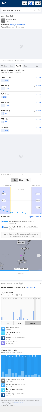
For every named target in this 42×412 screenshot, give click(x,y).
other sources (18, 403)
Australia (4, 72)
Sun (25, 66)
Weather (4, 66)
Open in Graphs (34, 217)
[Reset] (35, 10)
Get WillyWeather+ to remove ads (14, 61)
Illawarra (18, 72)
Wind (11, 66)
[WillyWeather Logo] (5, 3)
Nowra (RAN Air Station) (17, 25)
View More (29, 287)
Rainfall (18, 66)
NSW (11, 72)
